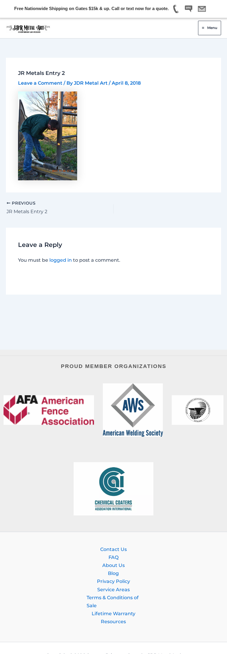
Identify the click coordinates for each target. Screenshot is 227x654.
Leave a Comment (40, 83)
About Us (113, 565)
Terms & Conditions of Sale (113, 601)
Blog (113, 573)
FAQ (113, 557)
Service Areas (113, 589)
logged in (60, 260)
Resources (113, 621)
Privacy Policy (113, 581)
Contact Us (113, 549)
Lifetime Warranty (113, 613)
